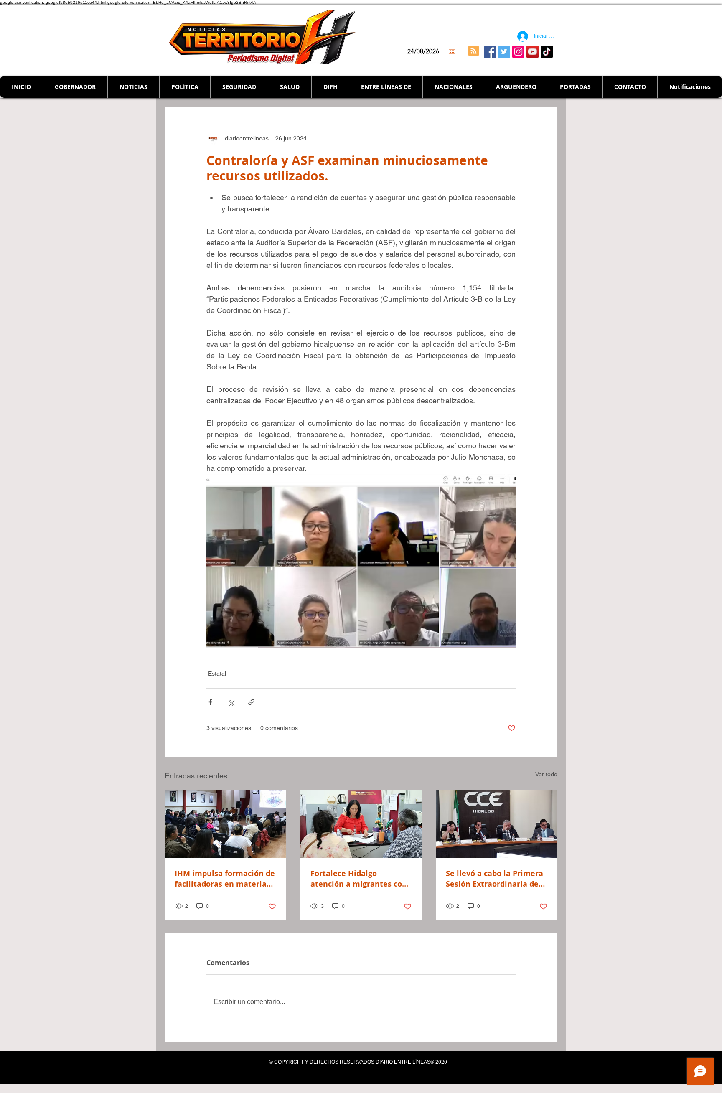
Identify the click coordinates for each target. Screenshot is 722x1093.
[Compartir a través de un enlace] (251, 702)
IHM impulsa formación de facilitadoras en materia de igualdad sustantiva (225, 878)
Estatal (217, 673)
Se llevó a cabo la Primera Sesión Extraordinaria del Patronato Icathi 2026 (494, 878)
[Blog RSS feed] (473, 51)
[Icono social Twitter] (504, 52)
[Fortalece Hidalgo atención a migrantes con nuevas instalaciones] (361, 824)
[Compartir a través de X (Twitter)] (231, 702)
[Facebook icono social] (490, 52)
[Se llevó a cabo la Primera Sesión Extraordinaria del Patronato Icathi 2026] (496, 824)
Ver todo (546, 774)
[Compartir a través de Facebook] (210, 702)
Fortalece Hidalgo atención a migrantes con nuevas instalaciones (358, 878)
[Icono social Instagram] (518, 52)
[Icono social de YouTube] (532, 52)
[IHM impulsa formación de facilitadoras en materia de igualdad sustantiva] (225, 824)
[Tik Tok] (547, 52)
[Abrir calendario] (452, 51)
